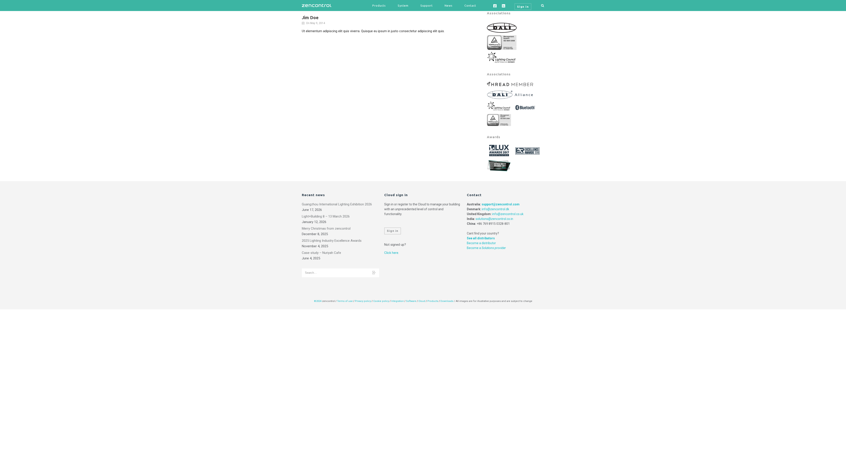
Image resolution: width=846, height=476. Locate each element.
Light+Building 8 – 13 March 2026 (326, 216)
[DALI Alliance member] (510, 93)
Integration (397, 301)
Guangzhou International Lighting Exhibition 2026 (337, 204)
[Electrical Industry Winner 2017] (499, 165)
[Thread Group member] (510, 84)
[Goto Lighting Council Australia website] (502, 57)
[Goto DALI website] (502, 28)
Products (379, 5)
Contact (470, 5)
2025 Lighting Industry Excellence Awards (332, 241)
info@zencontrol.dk (495, 209)
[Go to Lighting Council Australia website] (499, 106)
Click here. (391, 253)
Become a (486, 248)
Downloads (446, 301)
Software (411, 301)
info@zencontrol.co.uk (507, 214)
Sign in (392, 230)
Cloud (422, 301)
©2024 (317, 301)
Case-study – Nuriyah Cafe (321, 253)
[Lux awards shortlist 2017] (499, 151)
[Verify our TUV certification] (502, 42)
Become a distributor (481, 243)
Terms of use (345, 301)
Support (426, 5)
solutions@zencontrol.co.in (494, 219)
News (449, 5)
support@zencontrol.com (500, 204)
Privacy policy (363, 301)
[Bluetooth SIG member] (525, 106)
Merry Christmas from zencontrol (326, 229)
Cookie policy (381, 301)
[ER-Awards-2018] (528, 151)
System (403, 5)
